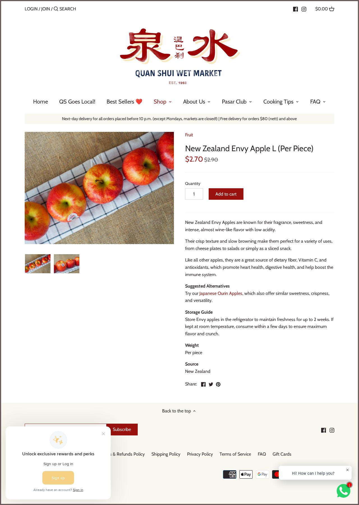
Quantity (192, 183)
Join (45, 9)
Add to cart (225, 194)
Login (31, 9)
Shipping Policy (165, 454)
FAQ (262, 454)
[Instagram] (304, 8)
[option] (38, 264)
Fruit (189, 134)
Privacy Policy (200, 454)
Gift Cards (282, 454)
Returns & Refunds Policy (121, 454)
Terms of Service (235, 454)
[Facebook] (295, 8)
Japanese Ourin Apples (220, 293)
